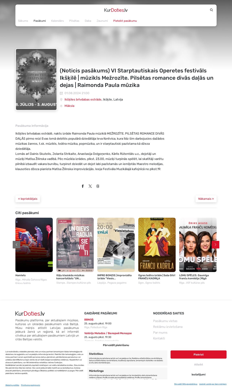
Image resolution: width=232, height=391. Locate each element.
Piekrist (199, 354)
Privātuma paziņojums (30, 385)
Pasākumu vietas (165, 321)
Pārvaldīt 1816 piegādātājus (185, 384)
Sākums (23, 20)
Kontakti (159, 338)
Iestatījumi (199, 374)
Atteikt (198, 364)
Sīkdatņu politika (12, 385)
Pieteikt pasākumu (125, 20)
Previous (16, 244)
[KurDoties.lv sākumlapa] (116, 10)
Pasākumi (40, 20)
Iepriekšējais (27, 198)
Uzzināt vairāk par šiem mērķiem (213, 384)
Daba (88, 20)
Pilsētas (74, 20)
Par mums (160, 332)
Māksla (69, 106)
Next (215, 244)
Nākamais (206, 198)
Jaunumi (102, 20)
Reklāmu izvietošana (168, 327)
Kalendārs (57, 20)
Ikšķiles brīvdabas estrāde (83, 99)
